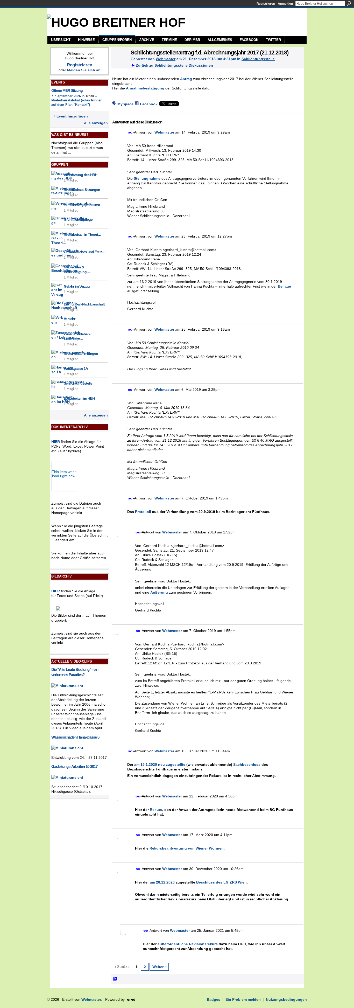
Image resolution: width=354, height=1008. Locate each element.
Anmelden (285, 3)
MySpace (125, 104)
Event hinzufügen (72, 116)
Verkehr (69, 319)
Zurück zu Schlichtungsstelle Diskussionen (174, 65)
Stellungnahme (147, 178)
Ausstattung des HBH (80, 175)
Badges (213, 999)
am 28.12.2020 (162, 882)
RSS (115, 979)
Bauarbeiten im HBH (79, 398)
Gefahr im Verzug (77, 286)
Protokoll (143, 512)
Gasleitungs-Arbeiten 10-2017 (74, 766)
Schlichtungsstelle (78, 383)
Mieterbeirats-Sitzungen (82, 189)
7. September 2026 (66, 96)
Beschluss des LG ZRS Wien (221, 882)
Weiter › (159, 967)
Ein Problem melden (243, 999)
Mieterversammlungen (81, 353)
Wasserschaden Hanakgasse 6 (75, 737)
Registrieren (266, 3)
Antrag (186, 79)
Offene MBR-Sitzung (67, 90)
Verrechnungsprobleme (82, 205)
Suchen (349, 3)
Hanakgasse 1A (76, 368)
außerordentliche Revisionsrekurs (188, 944)
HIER (55, 442)
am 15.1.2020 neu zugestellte (159, 764)
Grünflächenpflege (78, 219)
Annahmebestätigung (145, 88)
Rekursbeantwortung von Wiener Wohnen (187, 848)
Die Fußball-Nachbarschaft (84, 304)
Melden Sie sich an (84, 70)
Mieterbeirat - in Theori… (82, 234)
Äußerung (159, 592)
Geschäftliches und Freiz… (84, 252)
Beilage (284, 286)
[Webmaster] (119, 63)
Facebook (149, 104)
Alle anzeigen (96, 123)
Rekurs (156, 810)
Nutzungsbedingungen (286, 999)
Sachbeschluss (246, 764)
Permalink (130, 132)
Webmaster (165, 59)
